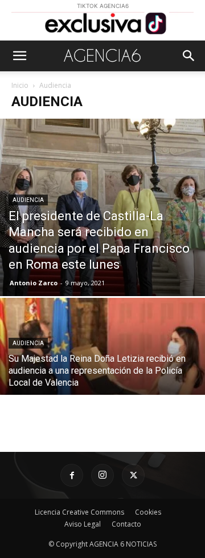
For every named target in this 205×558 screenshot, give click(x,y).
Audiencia (28, 200)
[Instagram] (102, 475)
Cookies (148, 512)
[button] (19, 56)
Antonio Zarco (34, 282)
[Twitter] (133, 475)
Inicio (19, 85)
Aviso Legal (82, 524)
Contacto (126, 524)
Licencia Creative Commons (79, 512)
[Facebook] (71, 475)
